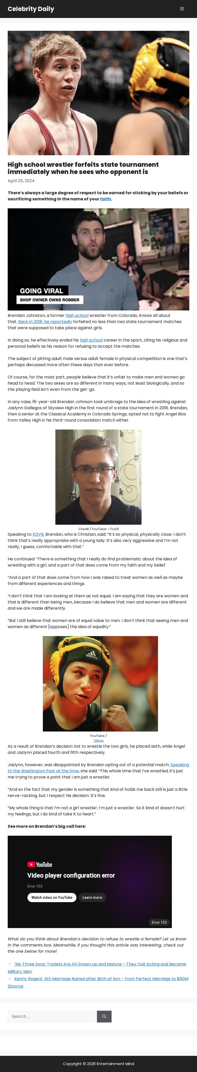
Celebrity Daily (31, 9)
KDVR (38, 534)
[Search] (104, 1016)
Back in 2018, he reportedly (45, 322)
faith (105, 199)
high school (77, 315)
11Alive (99, 740)
